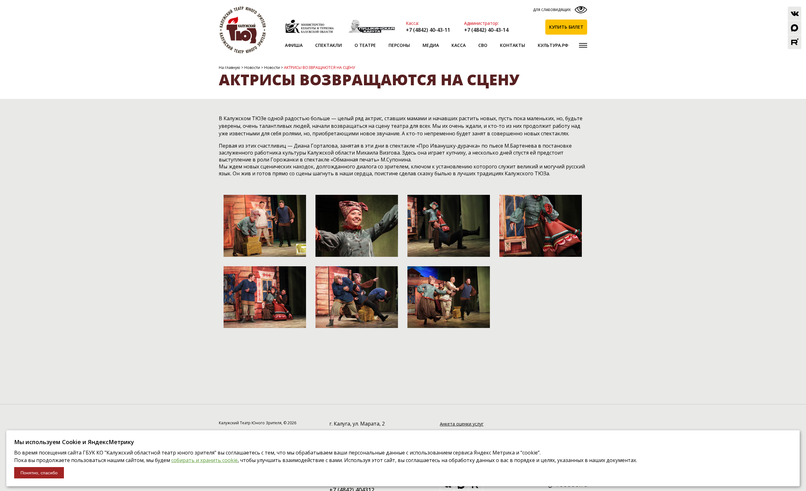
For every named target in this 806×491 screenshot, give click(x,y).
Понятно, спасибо (39, 472)
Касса (458, 45)
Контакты (512, 45)
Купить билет (566, 27)
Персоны (399, 45)
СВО (482, 45)
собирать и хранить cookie (204, 460)
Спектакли (328, 45)
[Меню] (583, 45)
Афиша (294, 45)
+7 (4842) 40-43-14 (486, 29)
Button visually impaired (559, 11)
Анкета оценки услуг (462, 424)
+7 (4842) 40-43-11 (428, 29)
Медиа (431, 45)
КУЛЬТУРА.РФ (553, 45)
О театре (365, 45)
